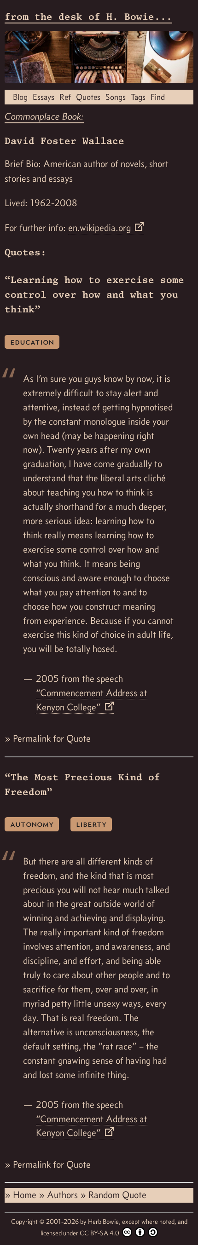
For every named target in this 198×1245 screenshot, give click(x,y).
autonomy (31, 823)
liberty (91, 823)
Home (26, 1195)
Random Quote (117, 1195)
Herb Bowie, (105, 1221)
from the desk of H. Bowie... (88, 17)
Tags (138, 97)
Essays (43, 97)
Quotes (88, 97)
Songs (115, 97)
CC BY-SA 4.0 (100, 1233)
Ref (65, 97)
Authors (63, 1195)
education (32, 341)
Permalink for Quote (52, 738)
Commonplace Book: (44, 116)
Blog (20, 97)
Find (158, 97)
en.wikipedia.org (100, 228)
